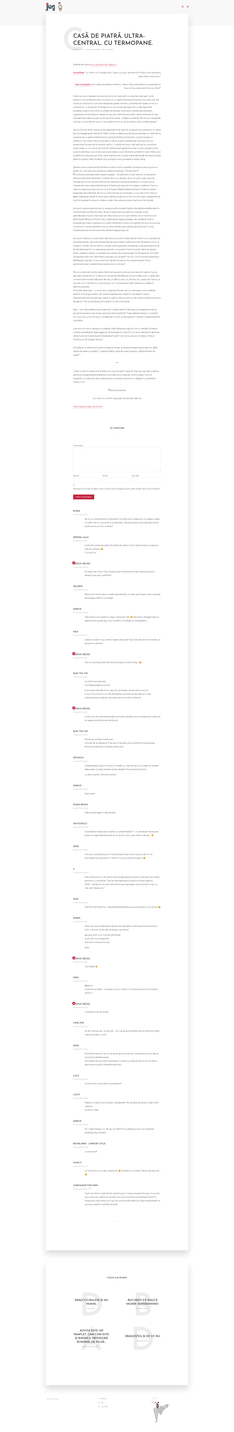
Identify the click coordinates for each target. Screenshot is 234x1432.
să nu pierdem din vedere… (103, 64)
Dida (76, 846)
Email (105, 476)
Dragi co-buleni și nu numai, (91, 1302)
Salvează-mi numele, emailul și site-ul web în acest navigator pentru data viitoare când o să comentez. (116, 489)
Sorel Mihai (78, 72)
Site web (135, 476)
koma (76, 511)
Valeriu (78, 586)
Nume (76, 476)
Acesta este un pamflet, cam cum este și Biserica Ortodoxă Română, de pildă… (91, 1336)
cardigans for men (85, 1185)
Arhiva (160, 7)
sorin (76, 918)
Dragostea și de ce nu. (142, 1336)
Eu (167, 7)
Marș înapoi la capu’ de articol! (87, 406)
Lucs (76, 1076)
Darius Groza (81, 564)
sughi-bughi (80, 805)
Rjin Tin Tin (80, 673)
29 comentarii (107, 49)
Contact (175, 7)
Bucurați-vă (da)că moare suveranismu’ (142, 1302)
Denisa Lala (81, 537)
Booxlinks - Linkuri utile (89, 1144)
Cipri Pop (78, 1023)
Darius (77, 609)
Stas (75, 899)
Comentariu (78, 445)
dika (76, 978)
